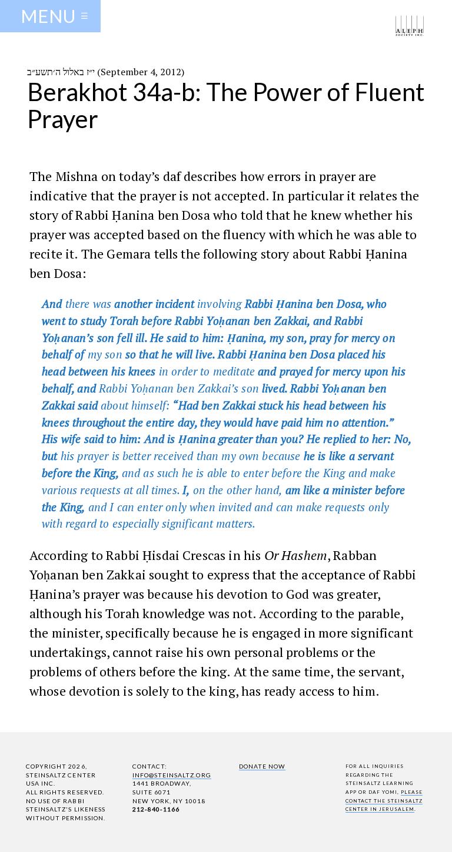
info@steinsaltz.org (171, 775)
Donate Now (262, 766)
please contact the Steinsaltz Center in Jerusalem (384, 800)
